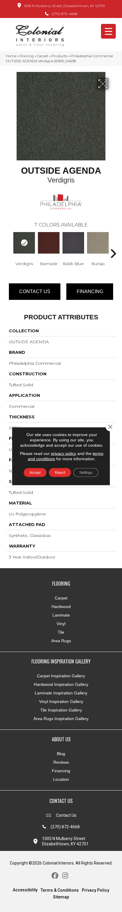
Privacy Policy (95, 890)
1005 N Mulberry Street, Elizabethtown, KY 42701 (64, 6)
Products (59, 56)
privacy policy (63, 453)
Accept (35, 472)
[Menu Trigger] (108, 31)
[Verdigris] (24, 243)
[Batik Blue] (73, 243)
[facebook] (55, 876)
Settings (85, 472)
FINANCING (90, 291)
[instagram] (65, 876)
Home (11, 56)
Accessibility (25, 890)
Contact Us (34, 291)
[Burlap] (98, 243)
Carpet (42, 56)
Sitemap (61, 897)
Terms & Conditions (60, 890)
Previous (8, 245)
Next (113, 245)
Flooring (27, 56)
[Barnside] (48, 243)
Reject (60, 472)
